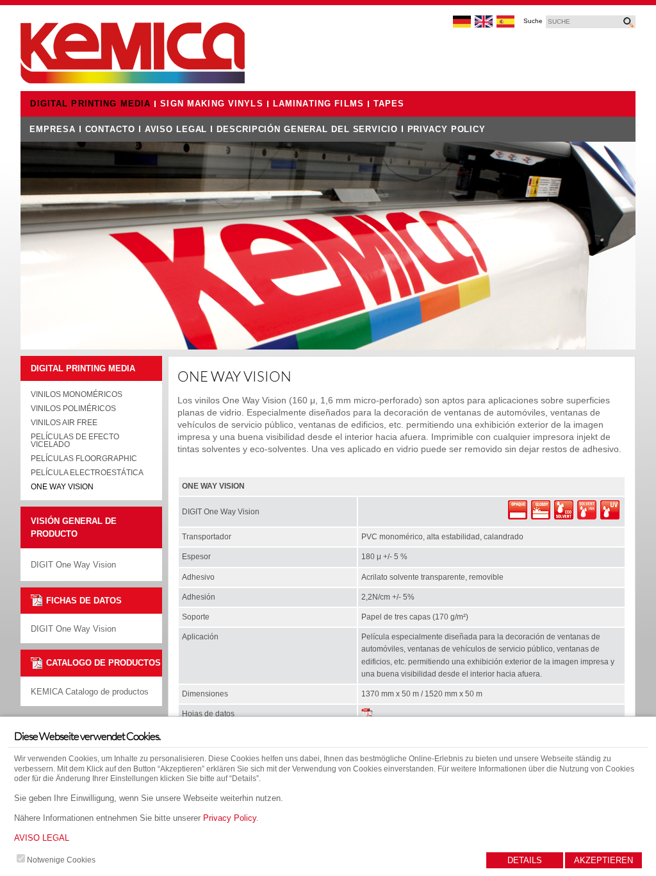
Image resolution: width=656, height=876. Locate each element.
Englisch (484, 21)
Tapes (389, 103)
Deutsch (462, 21)
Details (524, 860)
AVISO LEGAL (41, 838)
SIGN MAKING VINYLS (211, 103)
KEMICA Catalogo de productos (90, 691)
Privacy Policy (229, 818)
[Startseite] (132, 80)
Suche (533, 21)
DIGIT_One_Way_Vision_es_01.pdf (367, 714)
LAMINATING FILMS (318, 103)
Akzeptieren (603, 860)
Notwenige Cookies (61, 859)
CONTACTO (110, 129)
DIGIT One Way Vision (73, 629)
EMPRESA (52, 129)
